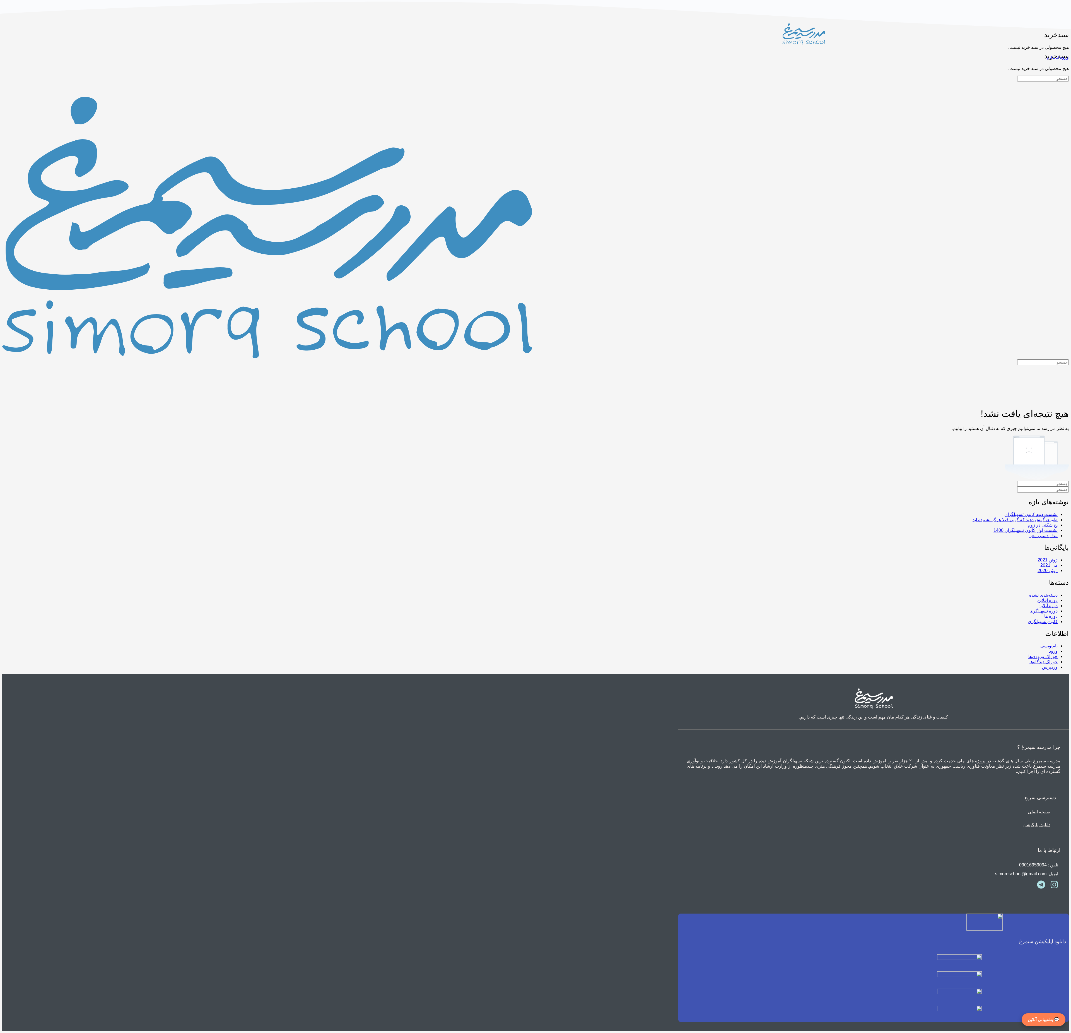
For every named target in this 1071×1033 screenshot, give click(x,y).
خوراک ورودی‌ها (1043, 656)
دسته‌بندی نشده (1043, 595)
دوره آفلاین (1047, 600)
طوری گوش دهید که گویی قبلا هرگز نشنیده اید (1015, 519)
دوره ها (1051, 616)
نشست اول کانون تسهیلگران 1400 (1025, 530)
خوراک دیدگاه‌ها (1043, 661)
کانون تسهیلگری (1043, 621)
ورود (1053, 651)
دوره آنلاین (1048, 605)
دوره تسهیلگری (1043, 611)
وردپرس (1050, 667)
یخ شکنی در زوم (1043, 525)
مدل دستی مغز (1043, 535)
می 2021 (1049, 565)
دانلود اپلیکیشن (1036, 824)
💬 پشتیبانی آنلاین (1043, 1019)
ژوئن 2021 (1048, 560)
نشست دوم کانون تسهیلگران (1031, 514)
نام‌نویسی (1049, 645)
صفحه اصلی (1039, 811)
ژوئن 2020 (1048, 570)
